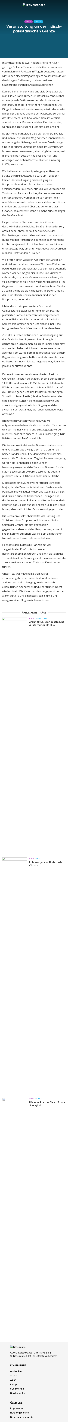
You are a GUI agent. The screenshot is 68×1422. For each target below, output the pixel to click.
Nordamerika (17, 1393)
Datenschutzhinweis (21, 1417)
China (39, 1098)
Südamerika (17, 1388)
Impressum (16, 1408)
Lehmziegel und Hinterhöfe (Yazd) (46, 863)
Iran (38, 858)
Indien (38, 22)
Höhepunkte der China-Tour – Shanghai (47, 1104)
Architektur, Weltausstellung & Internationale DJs (47, 623)
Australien (16, 1371)
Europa (14, 1384)
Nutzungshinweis (19, 1412)
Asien (28, 22)
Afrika (13, 1375)
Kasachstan (41, 618)
